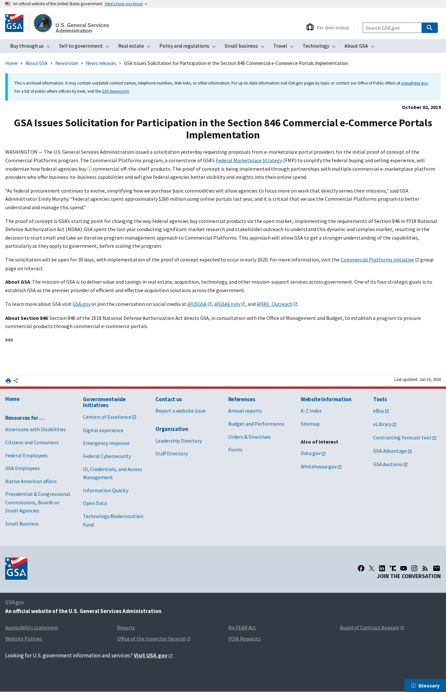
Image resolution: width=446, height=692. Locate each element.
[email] (437, 568)
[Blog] (425, 568)
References (241, 399)
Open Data (95, 503)
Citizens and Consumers (32, 442)
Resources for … (25, 417)
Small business (246, 47)
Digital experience (103, 430)
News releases (101, 63)
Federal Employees (26, 455)
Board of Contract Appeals (369, 627)
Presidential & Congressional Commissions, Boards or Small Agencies (37, 502)
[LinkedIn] (382, 568)
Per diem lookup (333, 27)
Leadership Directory (178, 440)
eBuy (378, 410)
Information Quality (105, 490)
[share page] (15, 382)
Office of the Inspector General (151, 638)
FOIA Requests (244, 638)
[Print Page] (8, 381)
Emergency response (106, 443)
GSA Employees (22, 468)
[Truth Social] (393, 568)
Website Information (326, 399)
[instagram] (414, 568)
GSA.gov (81, 304)
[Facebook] (361, 568)
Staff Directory (171, 453)
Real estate (136, 47)
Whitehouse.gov (319, 466)
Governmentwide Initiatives (104, 402)
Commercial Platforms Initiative (377, 259)
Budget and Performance (256, 423)
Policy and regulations (189, 47)
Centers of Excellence (107, 417)
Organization (171, 428)
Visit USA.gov (150, 655)
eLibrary (382, 424)
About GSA (361, 47)
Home (11, 63)
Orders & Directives (249, 436)
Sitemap (310, 423)
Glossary (428, 685)
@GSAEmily (227, 304)
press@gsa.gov (414, 83)
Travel (285, 47)
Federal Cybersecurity (107, 456)
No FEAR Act (242, 627)
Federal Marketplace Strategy (249, 160)
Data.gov (311, 453)
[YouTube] (403, 568)
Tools (380, 399)
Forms (235, 449)
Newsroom (66, 63)
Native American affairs (31, 481)
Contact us (168, 399)
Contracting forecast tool (402, 437)
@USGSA (197, 304)
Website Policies (23, 638)
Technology (321, 47)
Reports (126, 627)
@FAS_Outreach (275, 304)
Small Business (22, 523)
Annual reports (245, 410)
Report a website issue (180, 410)
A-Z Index (311, 410)
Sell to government (86, 47)
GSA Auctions (388, 464)
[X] (371, 568)
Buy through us (32, 47)
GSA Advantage (390, 451)
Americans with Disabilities (35, 429)
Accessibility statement (31, 627)
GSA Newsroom (115, 91)
